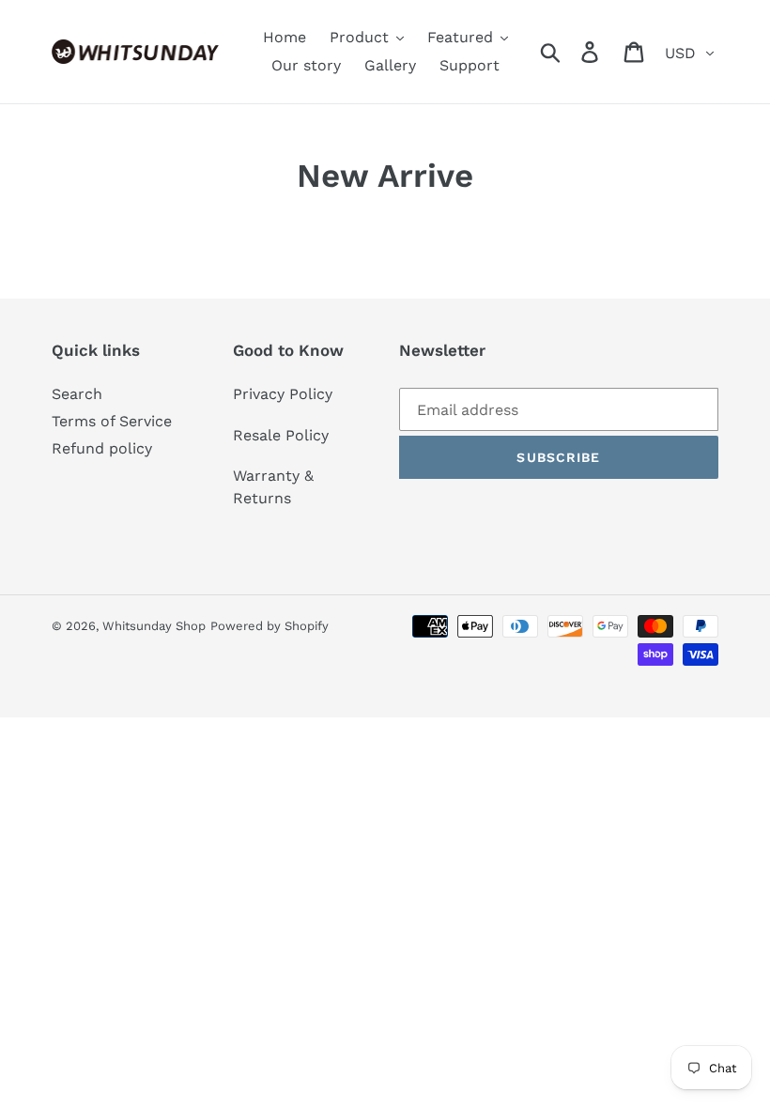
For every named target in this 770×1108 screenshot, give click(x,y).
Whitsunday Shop (154, 626)
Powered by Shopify (269, 626)
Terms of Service (112, 421)
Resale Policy (281, 435)
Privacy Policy (282, 394)
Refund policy (102, 448)
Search (77, 394)
